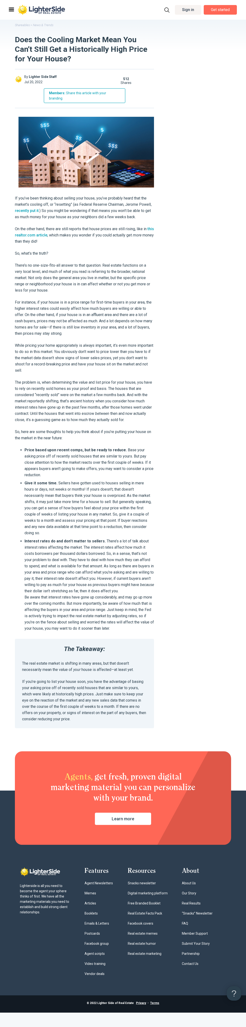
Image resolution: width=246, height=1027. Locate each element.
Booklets (91, 913)
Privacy (141, 1003)
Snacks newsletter (142, 883)
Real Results (191, 903)
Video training (95, 964)
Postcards (92, 933)
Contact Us (190, 964)
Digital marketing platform (148, 893)
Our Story (189, 893)
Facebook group (97, 943)
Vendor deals (95, 974)
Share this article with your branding (77, 95)
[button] (188, 10)
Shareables (22, 25)
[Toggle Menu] (11, 9)
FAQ (185, 923)
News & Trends (43, 25)
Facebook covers (140, 923)
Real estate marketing (144, 954)
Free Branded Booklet (144, 903)
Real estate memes (143, 933)
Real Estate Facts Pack (145, 913)
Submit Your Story (196, 943)
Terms (154, 1003)
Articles (90, 903)
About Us (189, 883)
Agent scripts (95, 954)
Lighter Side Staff (43, 77)
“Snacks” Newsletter (197, 913)
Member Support (195, 933)
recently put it (27, 210)
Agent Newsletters (99, 883)
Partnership (191, 954)
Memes (90, 893)
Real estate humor (142, 943)
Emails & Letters (97, 923)
